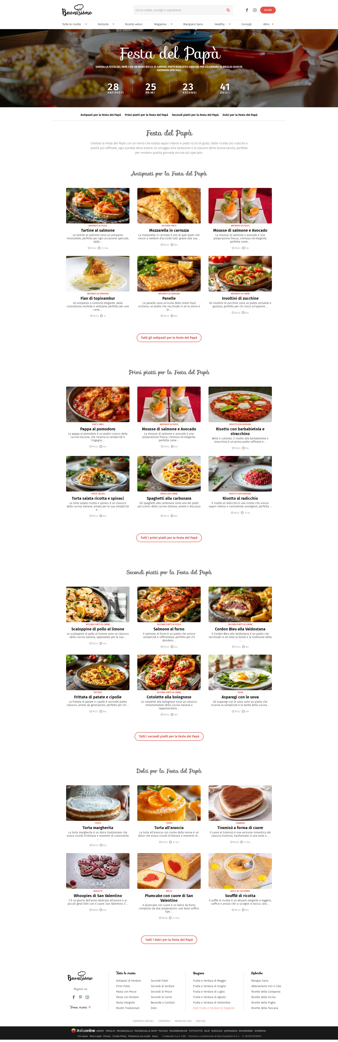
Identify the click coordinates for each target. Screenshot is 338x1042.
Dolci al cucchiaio (240, 891)
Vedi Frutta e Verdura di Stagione (214, 1008)
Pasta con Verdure (127, 997)
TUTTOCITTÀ (196, 1031)
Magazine (160, 24)
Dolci (169, 891)
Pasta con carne (169, 493)
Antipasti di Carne (240, 293)
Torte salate (98, 493)
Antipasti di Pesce (97, 225)
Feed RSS (200, 1021)
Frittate (98, 692)
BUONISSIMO (246, 1031)
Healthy (220, 24)
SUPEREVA (260, 1031)
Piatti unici (98, 424)
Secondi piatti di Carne (98, 624)
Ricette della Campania (265, 991)
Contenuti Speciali (143, 1021)
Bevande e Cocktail (163, 1002)
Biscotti (97, 891)
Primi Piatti (123, 986)
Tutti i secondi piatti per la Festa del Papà (169, 736)
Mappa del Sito (183, 1021)
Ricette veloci (134, 24)
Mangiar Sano (259, 980)
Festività (103, 24)
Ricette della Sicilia (263, 997)
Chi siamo (83, 1036)
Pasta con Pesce (126, 991)
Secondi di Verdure (162, 986)
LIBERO (100, 1031)
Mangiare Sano (193, 24)
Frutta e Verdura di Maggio (209, 980)
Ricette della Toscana (264, 1008)
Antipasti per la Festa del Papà (101, 115)
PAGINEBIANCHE (178, 1031)
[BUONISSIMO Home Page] (77, 10)
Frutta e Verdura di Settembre (211, 1002)
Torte (98, 823)
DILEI (207, 1031)
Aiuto (155, 1036)
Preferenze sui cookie (139, 1036)
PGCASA (163, 1031)
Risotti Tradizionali (127, 1008)
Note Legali (96, 1036)
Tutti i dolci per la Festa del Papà (169, 940)
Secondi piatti (169, 225)
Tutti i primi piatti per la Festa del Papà (169, 538)
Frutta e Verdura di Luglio (209, 991)
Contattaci (164, 1021)
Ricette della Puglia (263, 1002)
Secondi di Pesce (161, 991)
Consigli (246, 24)
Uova (240, 692)
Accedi (268, 10)
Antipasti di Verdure (98, 293)
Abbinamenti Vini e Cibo (266, 986)
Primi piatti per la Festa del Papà (146, 115)
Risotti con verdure (240, 424)
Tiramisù (240, 823)
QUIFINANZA (230, 1031)
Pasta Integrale (125, 1002)
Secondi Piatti (159, 980)
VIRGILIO (110, 1031)
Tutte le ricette (71, 24)
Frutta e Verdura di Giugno (209, 986)
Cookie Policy (119, 1036)
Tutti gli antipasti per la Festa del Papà (169, 338)
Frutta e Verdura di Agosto (209, 997)
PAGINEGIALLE (125, 1031)
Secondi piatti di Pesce (169, 624)
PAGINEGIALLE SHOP (145, 1031)
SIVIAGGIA (216, 1031)
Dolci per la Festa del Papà (240, 115)
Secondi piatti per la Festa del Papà (195, 115)
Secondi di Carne (161, 997)
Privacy (107, 1036)
